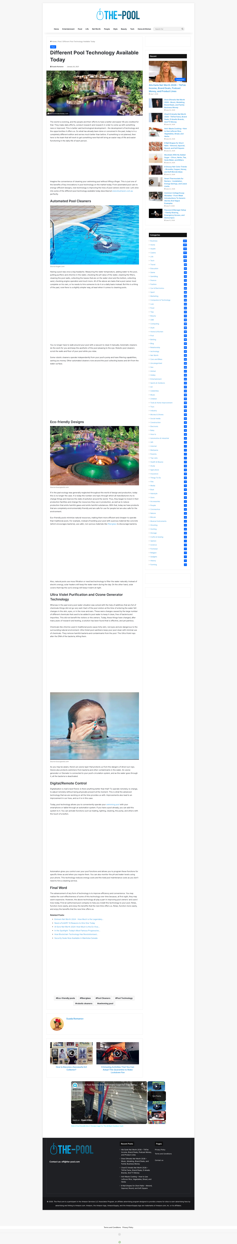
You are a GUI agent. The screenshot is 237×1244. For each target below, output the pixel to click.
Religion (153, 553)
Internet (153, 446)
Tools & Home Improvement (161, 403)
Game (152, 272)
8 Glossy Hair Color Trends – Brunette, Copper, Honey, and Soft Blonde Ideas (175, 169)
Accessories (155, 501)
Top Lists (154, 458)
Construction (155, 422)
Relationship (155, 347)
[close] (119, 1234)
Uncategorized (156, 363)
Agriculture (154, 470)
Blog (152, 343)
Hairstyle (153, 493)
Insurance (154, 474)
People (107, 29)
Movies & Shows (156, 415)
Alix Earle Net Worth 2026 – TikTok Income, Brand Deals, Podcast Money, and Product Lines (167, 88)
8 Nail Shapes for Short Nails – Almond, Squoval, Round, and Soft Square (174, 145)
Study (152, 466)
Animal (153, 371)
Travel (152, 265)
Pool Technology (125, 998)
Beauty (124, 29)
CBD (152, 320)
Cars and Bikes (156, 359)
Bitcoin (153, 517)
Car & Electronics (157, 288)
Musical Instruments (158, 521)
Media (152, 486)
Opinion (153, 541)
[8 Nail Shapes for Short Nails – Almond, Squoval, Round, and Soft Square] (155, 146)
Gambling (154, 276)
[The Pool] (118, 14)
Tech (132, 29)
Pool (59, 41)
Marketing (154, 296)
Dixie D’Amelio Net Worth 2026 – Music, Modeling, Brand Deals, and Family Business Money (135, 1161)
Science (153, 545)
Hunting (153, 529)
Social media (155, 418)
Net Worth (96, 29)
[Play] (156, 1105)
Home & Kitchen (144, 29)
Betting (153, 340)
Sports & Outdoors (157, 383)
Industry (153, 411)
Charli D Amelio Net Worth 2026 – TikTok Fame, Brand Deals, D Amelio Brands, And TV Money (135, 1170)
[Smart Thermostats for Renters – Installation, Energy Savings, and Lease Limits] (155, 182)
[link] (75, 1085)
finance (153, 280)
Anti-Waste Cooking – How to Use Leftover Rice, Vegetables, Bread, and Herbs (136, 1179)
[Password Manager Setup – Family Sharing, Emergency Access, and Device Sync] (155, 213)
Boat (152, 490)
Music (152, 395)
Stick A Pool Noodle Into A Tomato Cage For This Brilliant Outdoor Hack (109, 1084)
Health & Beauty (156, 462)
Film (152, 482)
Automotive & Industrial (159, 438)
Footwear (154, 549)
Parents (153, 454)
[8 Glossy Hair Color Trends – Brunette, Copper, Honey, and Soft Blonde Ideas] (155, 170)
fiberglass (112, 524)
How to (153, 434)
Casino (153, 253)
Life (87, 29)
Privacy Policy (160, 1150)
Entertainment (68, 29)
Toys (152, 407)
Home (56, 29)
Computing (154, 324)
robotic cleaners (84, 1003)
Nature (153, 513)
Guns (152, 497)
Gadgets (153, 557)
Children (153, 399)
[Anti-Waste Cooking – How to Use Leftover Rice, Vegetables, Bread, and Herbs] (155, 132)
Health (153, 249)
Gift (151, 442)
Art (151, 387)
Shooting (153, 525)
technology (154, 351)
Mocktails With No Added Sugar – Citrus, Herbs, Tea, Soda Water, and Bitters (175, 157)
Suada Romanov (58, 66)
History (153, 561)
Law (152, 304)
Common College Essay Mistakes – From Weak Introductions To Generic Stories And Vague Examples (174, 198)
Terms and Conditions (163, 1154)
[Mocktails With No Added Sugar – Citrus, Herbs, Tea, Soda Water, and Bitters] (155, 158)
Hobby (153, 375)
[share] (142, 1084)
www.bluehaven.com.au (122, 191)
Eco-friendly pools (66, 998)
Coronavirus (155, 509)
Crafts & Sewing (156, 537)
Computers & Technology (160, 300)
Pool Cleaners (103, 998)
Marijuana (154, 450)
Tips (152, 312)
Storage (153, 533)
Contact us (159, 1160)
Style (115, 29)
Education (154, 268)
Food (80, 29)
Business (153, 241)
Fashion (153, 284)
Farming (153, 565)
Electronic (154, 426)
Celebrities (154, 391)
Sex (151, 367)
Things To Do (155, 478)
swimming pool (112, 804)
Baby (152, 430)
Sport (152, 292)
